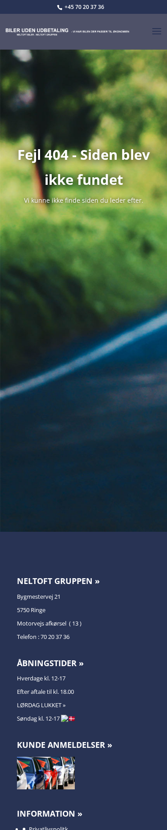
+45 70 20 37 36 (84, 7)
